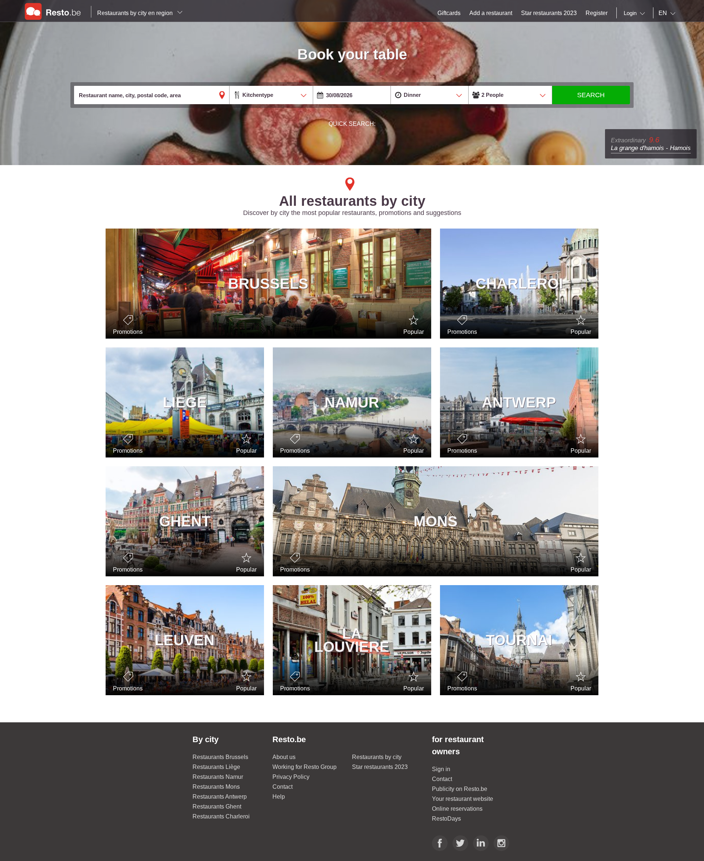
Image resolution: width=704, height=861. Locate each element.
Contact (282, 787)
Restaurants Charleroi (221, 816)
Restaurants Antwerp (219, 796)
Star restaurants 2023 (380, 767)
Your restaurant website (462, 799)
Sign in (441, 769)
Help (278, 796)
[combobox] (636, 13)
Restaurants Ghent (216, 806)
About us (284, 757)
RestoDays (446, 819)
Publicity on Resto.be (459, 789)
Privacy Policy (290, 777)
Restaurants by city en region (135, 13)
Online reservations (457, 809)
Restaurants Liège (216, 767)
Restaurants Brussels (220, 757)
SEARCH (591, 95)
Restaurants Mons (216, 787)
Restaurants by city (377, 757)
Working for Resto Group (304, 767)
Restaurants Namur (217, 777)
